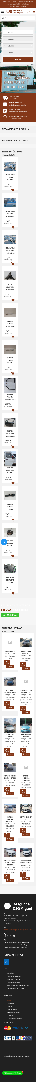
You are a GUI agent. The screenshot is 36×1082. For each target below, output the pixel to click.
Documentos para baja (14, 1018)
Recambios (10, 1003)
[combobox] (18, 32)
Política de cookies (13, 982)
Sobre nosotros (12, 1009)
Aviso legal (10, 973)
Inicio (9, 1000)
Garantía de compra (13, 979)
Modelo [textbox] (11, 39)
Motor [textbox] (10, 53)
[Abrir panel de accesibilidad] (4, 542)
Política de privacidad (14, 976)
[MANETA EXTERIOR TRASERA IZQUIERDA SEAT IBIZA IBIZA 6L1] (10, 495)
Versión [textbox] (11, 46)
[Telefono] (7, 11)
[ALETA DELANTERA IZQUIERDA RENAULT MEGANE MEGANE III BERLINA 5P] (10, 275)
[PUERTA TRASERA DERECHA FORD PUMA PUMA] (10, 386)
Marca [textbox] (10, 32)
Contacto (10, 1015)
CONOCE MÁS (9, 615)
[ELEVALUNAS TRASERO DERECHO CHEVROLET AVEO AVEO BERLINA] (10, 166)
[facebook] (6, 962)
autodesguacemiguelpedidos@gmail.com (18, 930)
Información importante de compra (18, 985)
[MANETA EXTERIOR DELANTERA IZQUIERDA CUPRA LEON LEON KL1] (10, 312)
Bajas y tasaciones (13, 1012)
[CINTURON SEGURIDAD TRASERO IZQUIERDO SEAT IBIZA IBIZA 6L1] (10, 568)
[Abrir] (2, 12)
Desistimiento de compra (15, 988)
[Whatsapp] (28, 12)
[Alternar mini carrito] (33, 12)
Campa (9, 1006)
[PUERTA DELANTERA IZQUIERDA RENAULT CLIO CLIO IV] (10, 422)
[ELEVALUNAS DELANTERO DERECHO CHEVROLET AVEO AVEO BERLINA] (10, 239)
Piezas (11, 666)
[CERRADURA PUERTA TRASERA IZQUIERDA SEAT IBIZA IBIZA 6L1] (10, 532)
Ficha (7, 663)
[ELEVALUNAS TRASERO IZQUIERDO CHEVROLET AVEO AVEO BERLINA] (10, 202)
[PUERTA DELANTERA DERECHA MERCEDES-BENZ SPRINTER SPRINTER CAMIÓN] (10, 459)
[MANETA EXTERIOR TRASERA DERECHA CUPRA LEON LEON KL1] (10, 349)
